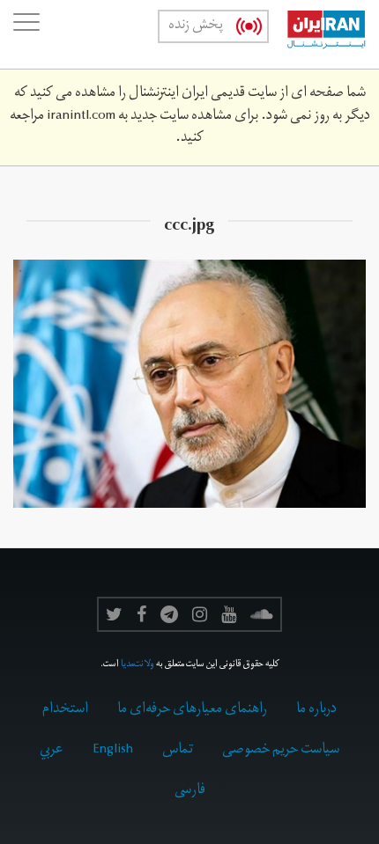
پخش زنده (195, 26)
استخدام (65, 710)
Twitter (114, 614)
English (113, 751)
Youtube (228, 614)
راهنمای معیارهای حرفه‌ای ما (192, 710)
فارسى (190, 791)
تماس (177, 751)
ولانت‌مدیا (137, 665)
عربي (51, 751)
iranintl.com (81, 117)
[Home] (317, 34)
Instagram (199, 614)
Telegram (169, 614)
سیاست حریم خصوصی (280, 751)
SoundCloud (261, 614)
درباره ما (316, 710)
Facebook (141, 614)
